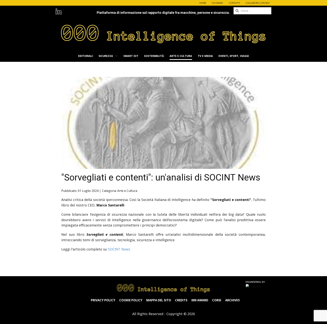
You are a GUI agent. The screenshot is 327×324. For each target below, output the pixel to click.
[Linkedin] (59, 11)
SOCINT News (119, 249)
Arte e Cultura (127, 191)
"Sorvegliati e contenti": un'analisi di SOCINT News (160, 177)
